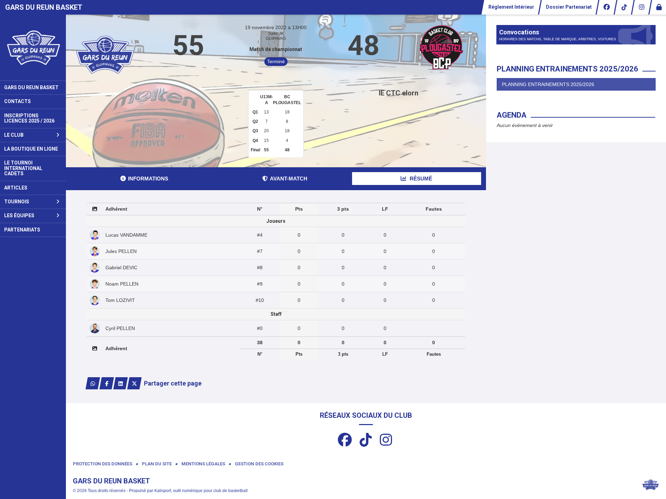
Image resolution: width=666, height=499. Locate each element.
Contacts (17, 101)
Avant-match (288, 178)
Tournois (16, 201)
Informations (148, 178)
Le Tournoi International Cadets (23, 168)
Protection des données (102, 463)
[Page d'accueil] (33, 47)
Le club (14, 135)
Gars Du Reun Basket (43, 7)
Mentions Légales (203, 463)
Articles (15, 188)
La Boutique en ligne (31, 149)
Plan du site (157, 463)
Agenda (512, 115)
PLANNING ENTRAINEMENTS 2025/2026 (548, 84)
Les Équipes (19, 215)
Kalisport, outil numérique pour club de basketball (201, 490)
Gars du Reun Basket (31, 87)
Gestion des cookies (259, 463)
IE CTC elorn (398, 93)
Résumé (420, 178)
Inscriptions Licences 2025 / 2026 (29, 118)
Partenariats (22, 229)
